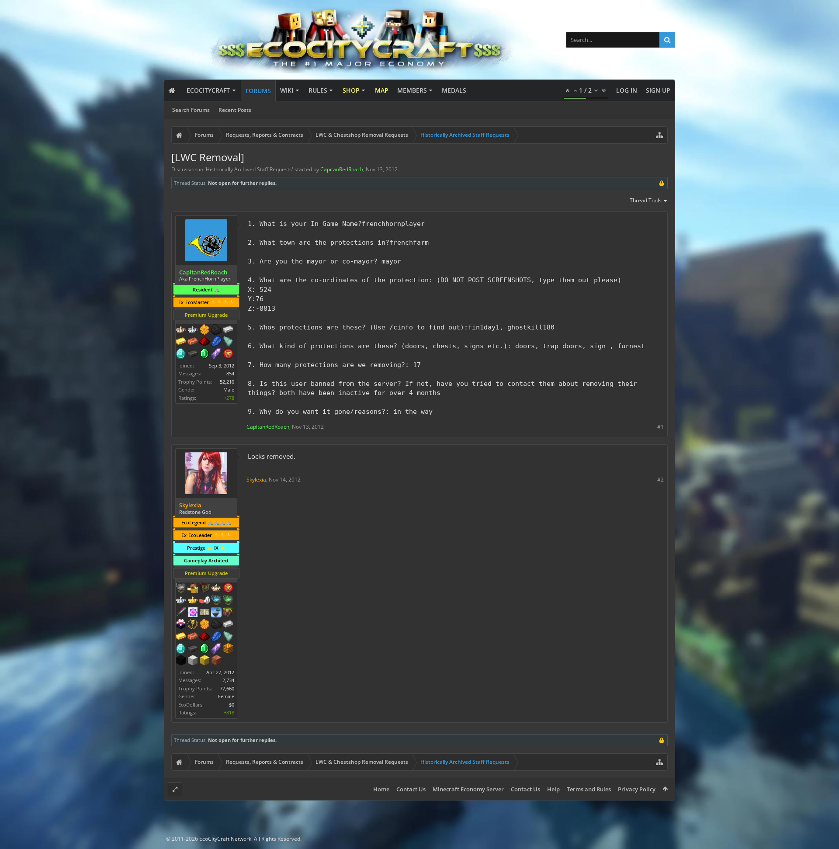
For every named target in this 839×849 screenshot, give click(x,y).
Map (381, 90)
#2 (660, 479)
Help (553, 789)
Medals (454, 90)
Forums (258, 91)
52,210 (227, 381)
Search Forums (191, 110)
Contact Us (411, 789)
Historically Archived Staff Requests (249, 169)
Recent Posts (234, 110)
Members (412, 90)
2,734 (228, 680)
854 (230, 373)
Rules (318, 90)
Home (381, 789)
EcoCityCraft (208, 90)
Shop (351, 90)
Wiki (286, 90)
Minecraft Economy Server (468, 789)
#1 (660, 426)
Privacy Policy (636, 789)
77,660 (227, 688)
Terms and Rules (589, 789)
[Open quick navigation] (659, 135)
